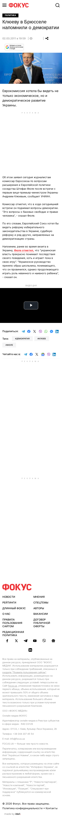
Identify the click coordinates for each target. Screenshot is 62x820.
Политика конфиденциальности (22, 808)
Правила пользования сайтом (12, 623)
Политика (10, 15)
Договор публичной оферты (41, 623)
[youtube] (35, 641)
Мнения (39, 596)
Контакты (52, 808)
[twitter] (16, 641)
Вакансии (40, 613)
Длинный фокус (14, 608)
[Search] (57, 5)
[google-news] (53, 641)
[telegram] (25, 641)
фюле (10, 345)
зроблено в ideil (12, 814)
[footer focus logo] (17, 587)
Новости (8, 596)
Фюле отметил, (24, 250)
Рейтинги (9, 602)
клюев (42, 338)
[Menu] (4, 5)
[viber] (44, 641)
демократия (23, 338)
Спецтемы (40, 602)
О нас (6, 613)
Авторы (38, 608)
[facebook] (7, 641)
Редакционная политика (13, 633)
